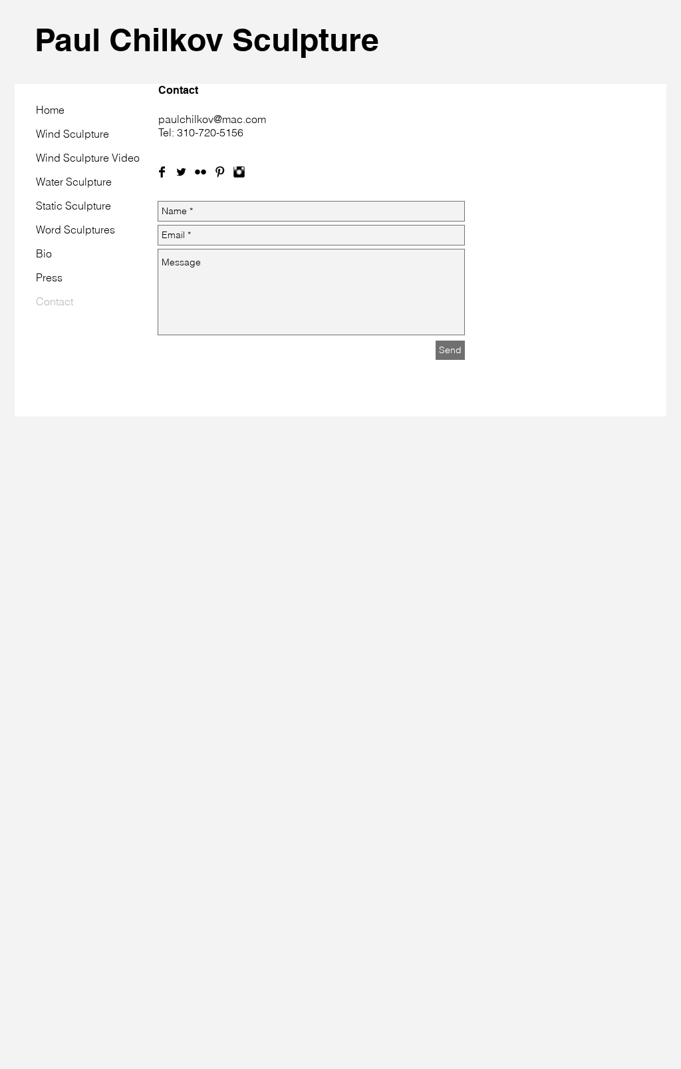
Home (50, 109)
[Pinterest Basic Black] (219, 172)
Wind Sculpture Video (88, 157)
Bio (44, 253)
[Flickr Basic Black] (200, 172)
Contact (54, 301)
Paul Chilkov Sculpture (207, 40)
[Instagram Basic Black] (239, 172)
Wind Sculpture (72, 133)
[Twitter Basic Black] (181, 172)
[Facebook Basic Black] (162, 172)
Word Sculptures (75, 229)
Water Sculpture (74, 181)
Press (49, 277)
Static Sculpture (73, 205)
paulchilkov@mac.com (212, 119)
